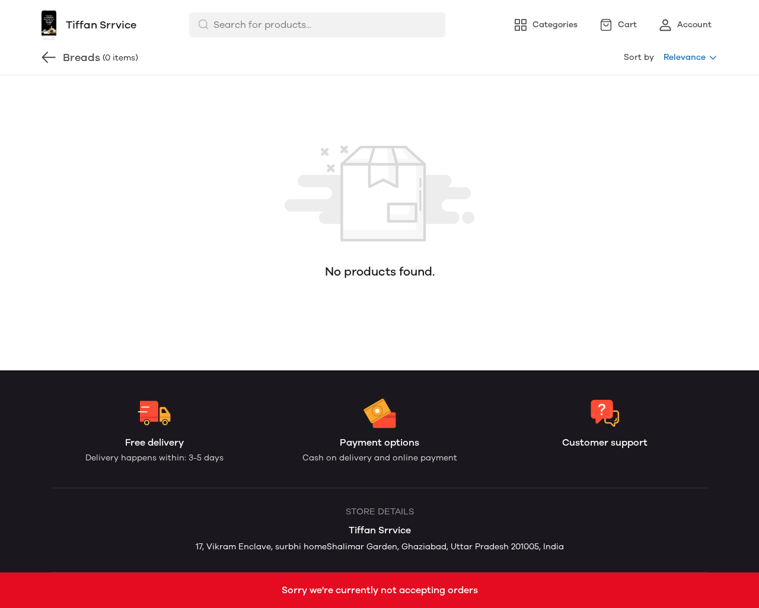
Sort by (639, 57)
